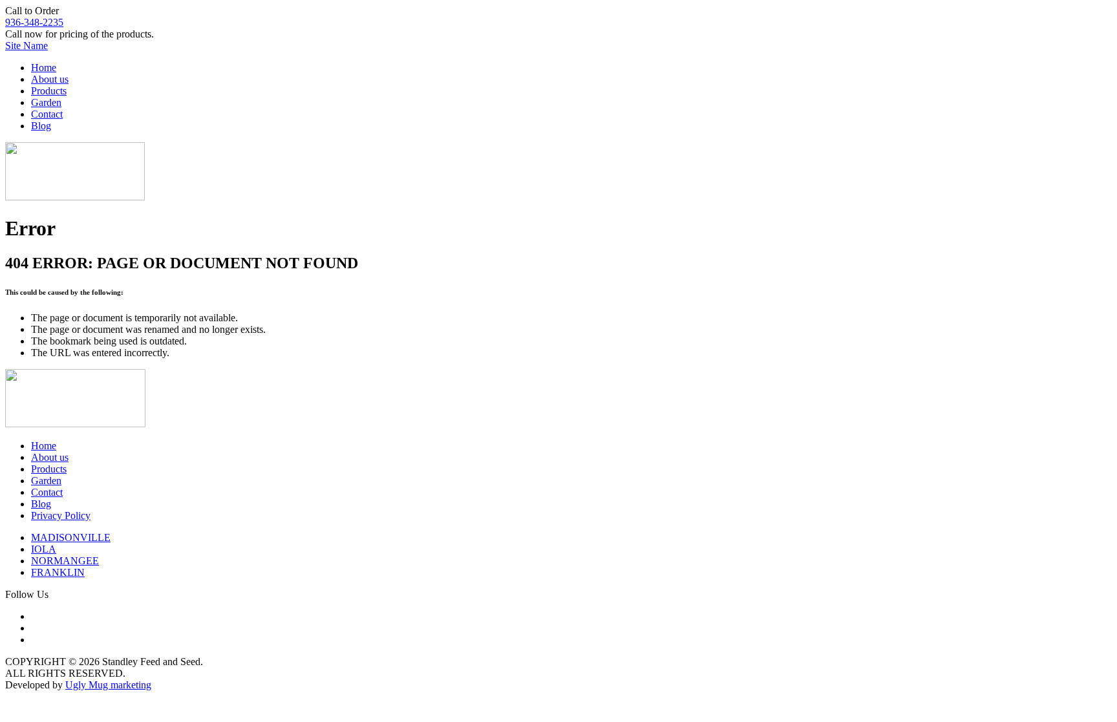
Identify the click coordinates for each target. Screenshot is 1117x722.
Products (49, 90)
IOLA (43, 549)
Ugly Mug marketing (108, 684)
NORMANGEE (65, 560)
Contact (47, 114)
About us (50, 79)
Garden (46, 102)
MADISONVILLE (71, 537)
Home (43, 67)
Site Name (26, 45)
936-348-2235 (34, 22)
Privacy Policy (60, 515)
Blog (41, 125)
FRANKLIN (58, 572)
